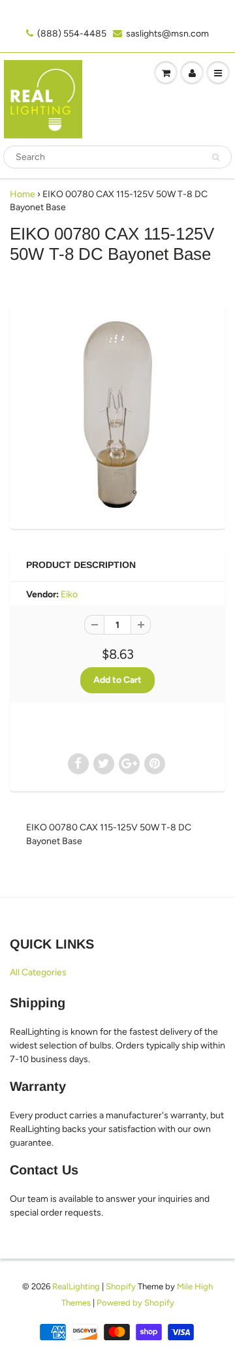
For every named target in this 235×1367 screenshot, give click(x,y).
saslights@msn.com (167, 33)
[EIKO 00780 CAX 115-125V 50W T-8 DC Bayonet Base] (117, 414)
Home (22, 194)
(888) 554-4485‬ (71, 33)
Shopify (121, 1286)
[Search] (216, 157)
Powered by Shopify (135, 1303)
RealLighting (76, 1286)
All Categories (38, 972)
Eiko (69, 594)
